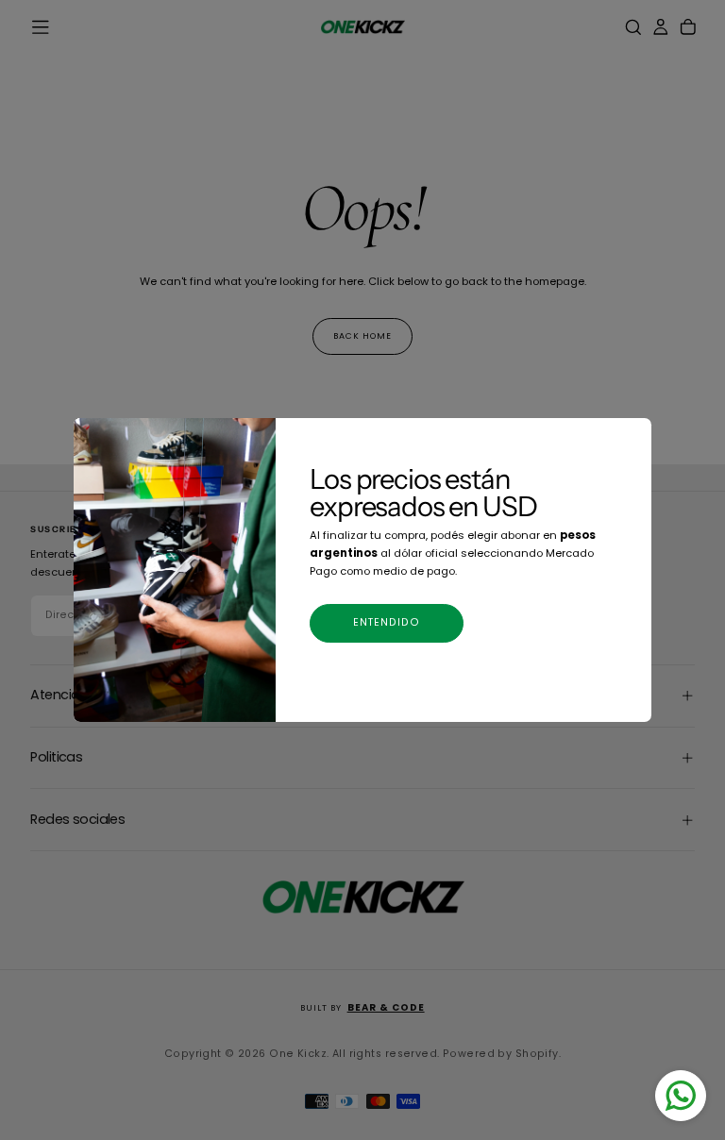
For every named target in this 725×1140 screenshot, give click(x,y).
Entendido (387, 622)
